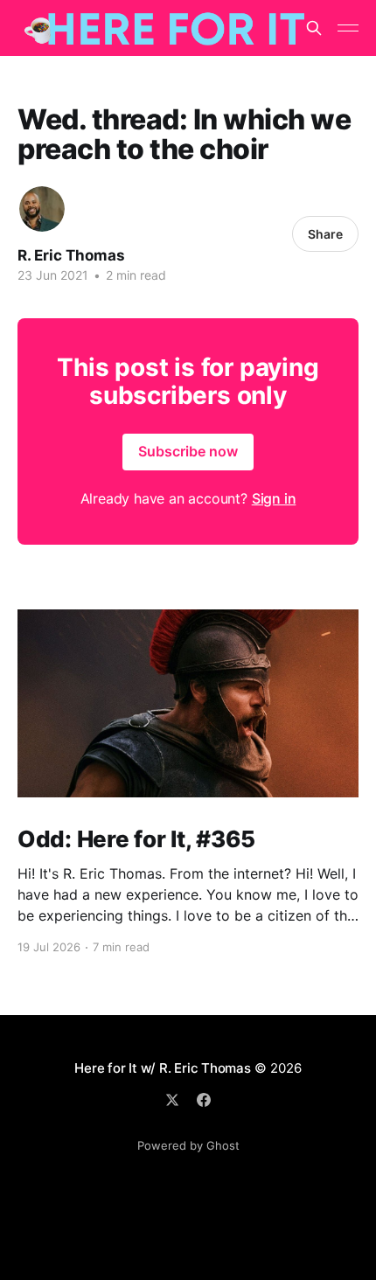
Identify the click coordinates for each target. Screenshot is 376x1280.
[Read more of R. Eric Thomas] (41, 208)
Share (325, 233)
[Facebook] (204, 1100)
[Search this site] (314, 28)
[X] (172, 1100)
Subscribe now (188, 451)
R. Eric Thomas (71, 255)
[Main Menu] (348, 28)
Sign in (274, 498)
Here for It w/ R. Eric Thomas (162, 1068)
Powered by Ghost (188, 1145)
